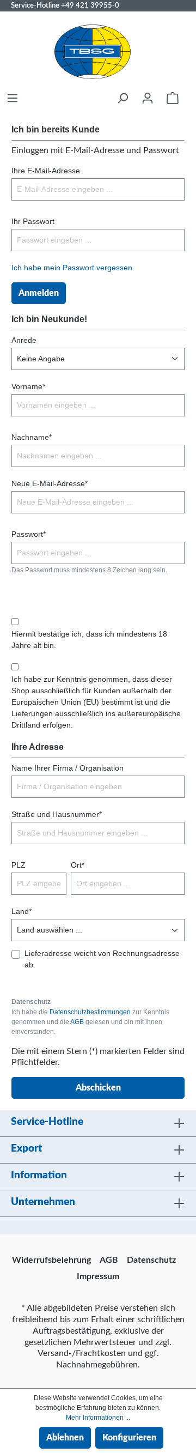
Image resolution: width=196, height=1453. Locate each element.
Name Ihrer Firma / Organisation (67, 768)
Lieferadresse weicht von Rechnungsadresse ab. (102, 959)
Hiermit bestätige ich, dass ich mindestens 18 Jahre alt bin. (89, 639)
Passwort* (28, 534)
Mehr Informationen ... (98, 1417)
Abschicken (98, 1087)
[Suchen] (122, 98)
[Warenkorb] (172, 98)
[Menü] (12, 98)
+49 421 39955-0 (90, 5)
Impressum (98, 1276)
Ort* (77, 865)
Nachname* (31, 437)
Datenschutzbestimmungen (90, 1012)
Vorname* (28, 386)
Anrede (23, 340)
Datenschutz (151, 1260)
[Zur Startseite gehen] (92, 52)
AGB (77, 1022)
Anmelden (39, 293)
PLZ (18, 865)
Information (39, 1175)
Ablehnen (65, 1437)
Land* (21, 911)
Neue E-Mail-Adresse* (49, 483)
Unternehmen (43, 1202)
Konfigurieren (129, 1437)
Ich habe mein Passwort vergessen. (72, 267)
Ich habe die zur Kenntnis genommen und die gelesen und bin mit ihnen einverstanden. (90, 1022)
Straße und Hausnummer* (56, 814)
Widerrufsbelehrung (51, 1260)
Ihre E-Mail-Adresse (45, 170)
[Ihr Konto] (147, 98)
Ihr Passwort (32, 221)
